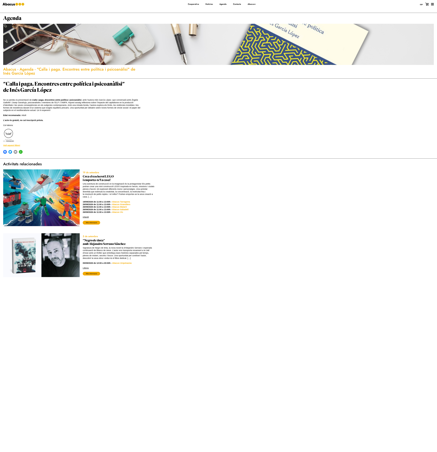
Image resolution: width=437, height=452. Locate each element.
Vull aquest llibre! (11, 145)
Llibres (86, 268)
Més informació (91, 222)
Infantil (86, 217)
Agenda (12, 18)
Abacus (9, 69)
